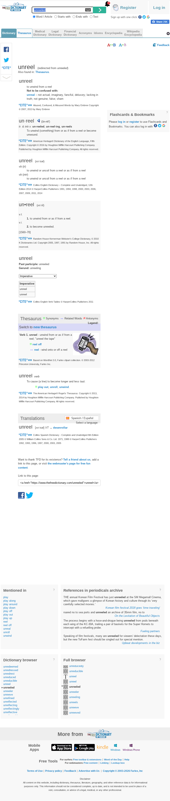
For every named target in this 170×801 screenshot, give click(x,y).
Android (84, 747)
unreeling (74, 697)
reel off (37, 344)
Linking (104, 763)
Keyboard (88, 9)
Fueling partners (150, 631)
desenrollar (60, 427)
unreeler (8, 691)
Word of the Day (113, 759)
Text (95, 16)
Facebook (140, 17)
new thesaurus (45, 327)
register (134, 121)
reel (36, 349)
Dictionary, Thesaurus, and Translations (99, 733)
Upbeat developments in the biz (141, 643)
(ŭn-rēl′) (45, 121)
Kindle (102, 747)
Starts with (64, 16)
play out (43, 387)
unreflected (10, 701)
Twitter (144, 17)
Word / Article (44, 16)
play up (7, 618)
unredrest (9, 673)
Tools (168, 33)
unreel (7, 684)
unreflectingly (11, 708)
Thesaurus (42, 72)
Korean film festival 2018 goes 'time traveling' (133, 607)
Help (126, 759)
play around (10, 604)
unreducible (10, 680)
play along (9, 600)
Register (128, 7)
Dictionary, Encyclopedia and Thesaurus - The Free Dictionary (14, 6)
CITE (6, 69)
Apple (61, 747)
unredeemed (10, 666)
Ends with (82, 16)
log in (121, 121)
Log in (159, 7)
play (5, 597)
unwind (64, 387)
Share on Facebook (160, 22)
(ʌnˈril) (40, 205)
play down (9, 607)
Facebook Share (6, 49)
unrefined (8, 698)
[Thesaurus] (111, 44)
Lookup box (118, 763)
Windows (115, 747)
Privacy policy (53, 770)
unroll (54, 387)
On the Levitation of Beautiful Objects (137, 615)
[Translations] (123, 44)
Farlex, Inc (137, 770)
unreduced (9, 677)
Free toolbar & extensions (87, 759)
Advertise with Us (89, 770)
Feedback (163, 45)
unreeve (8, 694)
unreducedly (76, 666)
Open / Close (6, 77)
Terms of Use (35, 770)
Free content (91, 763)
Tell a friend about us (76, 459)
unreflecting (10, 705)
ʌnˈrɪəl (40, 161)
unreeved (74, 712)
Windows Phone (131, 747)
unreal (31, 94)
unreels (73, 702)
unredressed (10, 670)
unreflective (10, 712)
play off (7, 611)
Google (148, 17)
